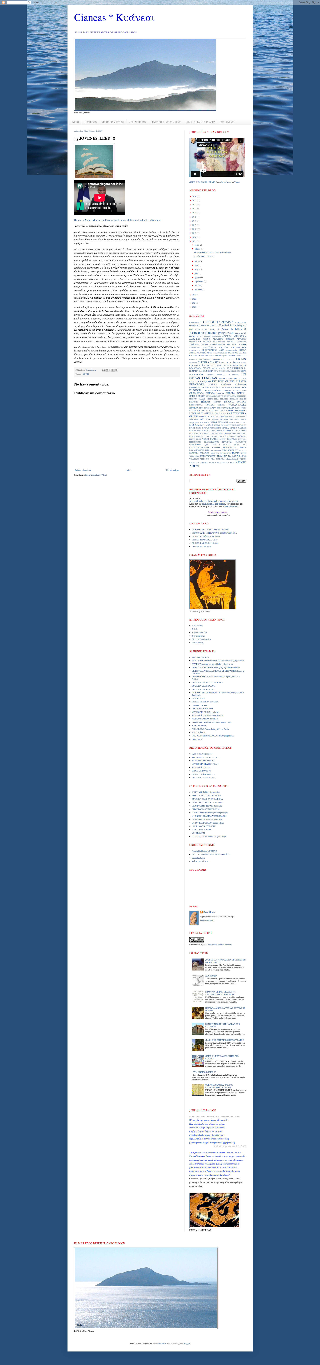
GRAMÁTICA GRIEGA (202, 393)
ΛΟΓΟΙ (194, 466)
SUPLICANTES (225, 453)
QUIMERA (227, 445)
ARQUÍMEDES (194, 350)
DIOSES (206, 368)
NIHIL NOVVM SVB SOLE (204, 826)
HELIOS (210, 399)
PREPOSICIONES (195, 442)
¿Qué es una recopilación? (202, 753)
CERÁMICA (240, 352)
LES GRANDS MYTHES (202, 708)
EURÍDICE (212, 384)
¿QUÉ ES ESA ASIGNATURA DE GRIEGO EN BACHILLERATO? (225, 960)
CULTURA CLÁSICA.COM (204, 685)
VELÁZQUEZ (194, 459)
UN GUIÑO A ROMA (235, 455)
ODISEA (225, 428)
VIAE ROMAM (198, 833)
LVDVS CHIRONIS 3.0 (201, 770)
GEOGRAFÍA (229, 390)
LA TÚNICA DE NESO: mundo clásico (208, 822)
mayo (197, 269)
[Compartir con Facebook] (113, 370)
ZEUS (222, 463)
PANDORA (226, 431)
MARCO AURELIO (239, 417)
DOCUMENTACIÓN (218, 368)
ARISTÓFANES (209, 347)
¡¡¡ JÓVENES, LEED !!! (204, 256)
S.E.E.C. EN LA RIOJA (201, 829)
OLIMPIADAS (194, 431)
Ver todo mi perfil (207, 920)
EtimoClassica (197, 642)
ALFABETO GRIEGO (223, 338)
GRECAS (220, 393)
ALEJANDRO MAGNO (199, 339)
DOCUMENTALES (234, 368)
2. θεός (195, 629)
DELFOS (233, 365)
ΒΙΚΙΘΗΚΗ (197, 739)
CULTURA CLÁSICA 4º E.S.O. (202, 365)
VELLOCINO (204, 459)
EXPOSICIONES (196, 387)
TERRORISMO (194, 456)
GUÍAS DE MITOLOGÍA (227, 396)
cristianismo (193, 362)
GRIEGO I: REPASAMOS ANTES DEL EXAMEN (222, 1057)
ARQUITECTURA (209, 350)
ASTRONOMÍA (231, 350)
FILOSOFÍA (195, 390)
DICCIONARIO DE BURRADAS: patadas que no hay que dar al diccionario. (218, 693)
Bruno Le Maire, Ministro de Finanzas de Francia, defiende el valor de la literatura (117, 220)
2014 (194, 212)
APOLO (205, 344)
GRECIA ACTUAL (236, 393)
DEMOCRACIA (195, 368)
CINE (201, 355)
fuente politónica (230, 506)
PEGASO (232, 436)
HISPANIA (217, 402)
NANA (202, 425)
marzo (197, 261)
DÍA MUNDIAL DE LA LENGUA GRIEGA (212, 252)
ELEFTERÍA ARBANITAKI (227, 375)
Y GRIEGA (203, 463)
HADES (202, 399)
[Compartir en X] (110, 370)
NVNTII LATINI (199, 725)
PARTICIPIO (194, 433)
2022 (194, 294)
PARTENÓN (241, 431)
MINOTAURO (194, 422)
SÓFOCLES (204, 453)
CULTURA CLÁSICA (209, 362)
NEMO (198, 428)
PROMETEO (227, 442)
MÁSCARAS (193, 419)
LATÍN (222, 411)
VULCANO (193, 463)
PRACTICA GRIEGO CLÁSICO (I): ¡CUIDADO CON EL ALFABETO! (220, 992)
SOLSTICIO (215, 453)
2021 (194, 241)
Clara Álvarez (225, 182)
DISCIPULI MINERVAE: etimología (207, 805)
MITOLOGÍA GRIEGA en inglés (205, 712)
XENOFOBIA (211, 975)
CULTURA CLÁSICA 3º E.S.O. (233, 362)
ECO (238, 371)
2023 (194, 298)
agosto (197, 277)
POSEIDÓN (242, 439)
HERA (216, 399)
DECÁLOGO (90, 122)
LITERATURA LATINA (208, 416)
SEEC (224, 450)
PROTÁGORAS (241, 442)
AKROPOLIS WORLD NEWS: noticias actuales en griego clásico (218, 660)
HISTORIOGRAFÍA (195, 405)
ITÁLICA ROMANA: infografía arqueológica (210, 812)
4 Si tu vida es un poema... (206, 325)
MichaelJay (161, 1343)
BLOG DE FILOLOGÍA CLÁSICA (206, 795)
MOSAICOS (223, 422)
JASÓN (237, 408)
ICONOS (219, 408)
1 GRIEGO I (209, 322)
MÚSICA (194, 424)
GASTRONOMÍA (210, 390)
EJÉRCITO (210, 375)
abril (197, 265)
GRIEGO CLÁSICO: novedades (205, 701)
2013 (194, 208)
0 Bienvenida (194, 322)
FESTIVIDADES (224, 387)
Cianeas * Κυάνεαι (114, 17)
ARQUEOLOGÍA (238, 347)
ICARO (206, 408)
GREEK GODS (198, 698)
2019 (194, 233)
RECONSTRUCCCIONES (199, 447)
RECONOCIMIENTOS (113, 122)
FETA (232, 387)
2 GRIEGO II (226, 322)
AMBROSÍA (207, 342)
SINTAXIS (242, 450)
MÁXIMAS (205, 419)
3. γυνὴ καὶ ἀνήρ (199, 632)
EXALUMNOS (227, 122)
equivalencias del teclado (213, 504)
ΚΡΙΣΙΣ (241, 462)
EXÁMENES (240, 384)
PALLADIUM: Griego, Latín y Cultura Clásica (210, 729)
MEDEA (215, 419)
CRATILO (225, 359)
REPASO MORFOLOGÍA (224, 447)
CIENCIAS (194, 355)
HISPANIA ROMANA (235, 401)
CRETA (232, 359)
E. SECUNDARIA (206, 371)
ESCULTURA (195, 381)
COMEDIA (232, 355)
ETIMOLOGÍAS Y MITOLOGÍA (206, 809)
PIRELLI (205, 439)
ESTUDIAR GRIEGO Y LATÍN (229, 381)
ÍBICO (201, 408)
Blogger (187, 1343)
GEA (221, 390)
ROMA (243, 447)
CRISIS (86, 374)
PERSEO (192, 439)
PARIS (234, 431)
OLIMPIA (242, 428)
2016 (194, 220)
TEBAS (243, 453)
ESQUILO (206, 381)
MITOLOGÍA (204, 422)
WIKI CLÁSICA (199, 732)
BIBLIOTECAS (219, 353)
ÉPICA (244, 378)
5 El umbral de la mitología (230, 325)
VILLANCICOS (232, 459)
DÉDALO (219, 365)
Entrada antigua (172, 470)
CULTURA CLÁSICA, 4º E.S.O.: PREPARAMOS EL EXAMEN (219, 1085)
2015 (194, 216)
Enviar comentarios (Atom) (96, 474)
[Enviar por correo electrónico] (103, 370)
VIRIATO (243, 459)
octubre (198, 285)
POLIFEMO (232, 439)
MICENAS (234, 419)
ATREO (209, 353)
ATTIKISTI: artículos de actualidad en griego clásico (212, 664)
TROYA (220, 456)
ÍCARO (213, 408)
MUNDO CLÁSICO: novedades (205, 718)
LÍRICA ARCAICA (222, 413)
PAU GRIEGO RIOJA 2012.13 (217, 436)
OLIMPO (202, 431)
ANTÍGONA (194, 344)
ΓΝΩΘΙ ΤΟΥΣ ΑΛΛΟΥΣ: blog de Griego (209, 836)
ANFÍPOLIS (231, 342)
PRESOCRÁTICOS (211, 442)
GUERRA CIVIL (212, 396)
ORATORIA (210, 431)
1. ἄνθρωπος (197, 625)
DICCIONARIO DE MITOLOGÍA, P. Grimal (210, 529)
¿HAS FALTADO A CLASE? (200, 122)
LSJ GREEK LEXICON (202, 546)
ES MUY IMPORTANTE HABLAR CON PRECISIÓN (222, 1025)
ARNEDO (223, 347)
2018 (194, 229)
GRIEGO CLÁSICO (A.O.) (203, 774)
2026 (194, 306)
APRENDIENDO (137, 122)
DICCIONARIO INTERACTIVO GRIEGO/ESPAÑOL (214, 532)
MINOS (243, 419)
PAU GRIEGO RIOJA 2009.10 (210, 434)
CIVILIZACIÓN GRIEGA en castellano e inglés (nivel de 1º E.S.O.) (216, 677)
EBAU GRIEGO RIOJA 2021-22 (225, 371)
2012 (194, 204)
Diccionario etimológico (201, 639)
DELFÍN (226, 365)
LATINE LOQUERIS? (236, 410)
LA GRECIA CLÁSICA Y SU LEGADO (209, 816)
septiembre (199, 281)
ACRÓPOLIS (216, 336)
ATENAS (242, 350)
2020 (194, 237)
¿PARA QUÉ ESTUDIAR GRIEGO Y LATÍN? (224, 1040)
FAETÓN (215, 387)
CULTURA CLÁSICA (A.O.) (204, 777)
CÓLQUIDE (223, 356)
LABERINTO (213, 411)
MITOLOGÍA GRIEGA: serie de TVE (207, 715)
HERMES (243, 399)
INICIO (75, 122)
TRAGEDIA (211, 456)
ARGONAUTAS (194, 347)
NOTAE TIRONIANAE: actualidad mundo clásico (212, 722)
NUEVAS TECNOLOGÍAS (211, 428)
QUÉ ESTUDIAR (212, 445)
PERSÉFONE (241, 436)
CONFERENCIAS (203, 359)
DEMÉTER (241, 365)
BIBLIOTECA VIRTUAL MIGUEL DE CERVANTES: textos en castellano (218, 671)
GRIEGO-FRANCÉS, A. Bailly (205, 539)
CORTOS (216, 359)
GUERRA (201, 396)
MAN (230, 417)
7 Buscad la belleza (230, 329)
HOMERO (210, 404)
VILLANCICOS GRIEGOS (204, 1072)
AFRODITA (227, 336)
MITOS (213, 422)
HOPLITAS (221, 405)
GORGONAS (241, 390)
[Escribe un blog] (106, 370)
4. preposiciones (198, 635)
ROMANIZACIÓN (196, 450)
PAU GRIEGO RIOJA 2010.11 (231, 433)
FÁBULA (208, 387)
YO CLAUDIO (214, 463)
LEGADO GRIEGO (200, 705)
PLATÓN (214, 439)
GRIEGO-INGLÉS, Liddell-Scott (205, 543)
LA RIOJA (202, 410)
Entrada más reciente (83, 470)
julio (197, 273)
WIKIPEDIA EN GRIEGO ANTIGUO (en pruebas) (213, 735)
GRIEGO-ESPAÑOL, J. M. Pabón (206, 536)
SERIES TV (233, 450)
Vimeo (237, 182)
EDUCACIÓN (196, 374)
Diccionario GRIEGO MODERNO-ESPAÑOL (211, 854)
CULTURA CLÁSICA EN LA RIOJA (207, 682)
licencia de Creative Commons (220, 944)
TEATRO (235, 453)
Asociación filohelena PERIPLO (205, 851)
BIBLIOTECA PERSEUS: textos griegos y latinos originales (216, 667)
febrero (198, 248)
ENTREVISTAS (225, 378)
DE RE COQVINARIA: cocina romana (207, 802)
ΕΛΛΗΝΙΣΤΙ (230, 463)
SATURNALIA (216, 450)
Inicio (128, 470)
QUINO (236, 445)
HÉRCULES (234, 399)
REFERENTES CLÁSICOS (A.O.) (206, 757)
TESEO (203, 456)
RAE (244, 445)
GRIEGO (193, 396)
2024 (194, 302)
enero (197, 244)
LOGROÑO (223, 416)
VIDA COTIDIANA (218, 459)
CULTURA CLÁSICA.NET (203, 689)
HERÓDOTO (193, 402)
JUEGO (243, 408)
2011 (194, 200)
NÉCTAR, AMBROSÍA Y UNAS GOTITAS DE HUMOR (225, 1009)
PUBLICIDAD (195, 444)
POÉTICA (223, 439)
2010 (194, 196)
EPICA (237, 378)
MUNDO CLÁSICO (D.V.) (203, 760)
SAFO (207, 450)
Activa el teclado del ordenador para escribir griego (213, 501)
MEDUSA (224, 419)
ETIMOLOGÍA (196, 384)
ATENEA (192, 353)
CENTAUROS (229, 353)
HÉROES (205, 401)
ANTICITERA (241, 342)
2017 (194, 225)
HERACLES (224, 399)
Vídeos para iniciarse (200, 861)
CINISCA (208, 356)
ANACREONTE (219, 341)
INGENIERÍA (228, 408)
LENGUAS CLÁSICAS (201, 413)
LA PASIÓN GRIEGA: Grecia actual (207, 819)
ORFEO (219, 431)
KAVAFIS (192, 411)
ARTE (221, 350)
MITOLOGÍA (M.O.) (201, 767)
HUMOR (193, 407)
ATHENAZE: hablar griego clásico (206, 792)
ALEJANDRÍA (240, 336)
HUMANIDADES (237, 404)
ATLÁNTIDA (201, 353)
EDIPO (243, 371)
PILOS (198, 439)
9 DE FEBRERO (203, 336)
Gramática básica (198, 857)
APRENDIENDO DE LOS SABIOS (228, 344)
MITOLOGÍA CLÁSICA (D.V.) (205, 763)
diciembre (199, 289)
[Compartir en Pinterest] (116, 370)
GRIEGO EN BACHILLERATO (202, 182)
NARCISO (209, 425)
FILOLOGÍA (240, 387)
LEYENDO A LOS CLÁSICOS (166, 122)
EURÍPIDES (226, 384)
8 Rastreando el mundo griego (217, 331)
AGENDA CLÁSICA (200, 657)
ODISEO (233, 428)
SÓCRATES (193, 453)
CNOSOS (215, 355)
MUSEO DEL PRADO (237, 422)
